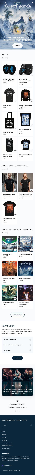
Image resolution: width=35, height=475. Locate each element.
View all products (17, 314)
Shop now (17, 45)
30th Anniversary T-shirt (25, 154)
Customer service (6, 448)
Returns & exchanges (7, 443)
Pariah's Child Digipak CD (25, 254)
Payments (4, 440)
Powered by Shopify (16, 470)
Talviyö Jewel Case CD (25, 278)
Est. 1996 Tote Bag (8, 132)
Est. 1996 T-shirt (7, 105)
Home (3, 431)
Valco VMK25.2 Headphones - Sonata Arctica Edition (24, 80)
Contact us (17, 358)
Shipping (4, 437)
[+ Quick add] (15, 74)
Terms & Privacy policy (7, 445)
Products (4, 434)
